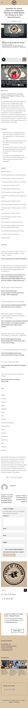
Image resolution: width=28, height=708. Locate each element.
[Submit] (25, 590)
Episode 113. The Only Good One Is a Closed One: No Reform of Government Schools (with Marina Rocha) (7, 498)
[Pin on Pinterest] (18, 477)
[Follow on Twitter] (7, 599)
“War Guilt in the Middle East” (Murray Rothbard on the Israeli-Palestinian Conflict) (14, 672)
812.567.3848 (13, 620)
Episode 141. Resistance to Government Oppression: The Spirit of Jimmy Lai (22, 672)
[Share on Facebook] (10, 477)
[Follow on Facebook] (2, 599)
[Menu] (2, 2)
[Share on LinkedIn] (20, 477)
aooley (19, 21)
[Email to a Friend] (15, 477)
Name (5, 528)
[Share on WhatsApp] (7, 477)
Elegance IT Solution (14, 702)
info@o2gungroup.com (11, 622)
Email (4, 535)
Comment (6, 516)
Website (5, 542)
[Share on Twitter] (12, 477)
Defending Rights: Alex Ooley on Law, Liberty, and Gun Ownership (5, 672)
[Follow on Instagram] (4, 599)
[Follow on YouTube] (12, 599)
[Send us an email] (9, 599)
